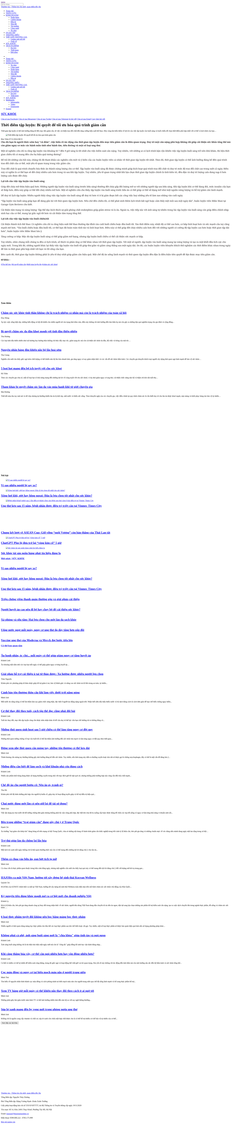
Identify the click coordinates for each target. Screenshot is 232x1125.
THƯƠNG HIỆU (12, 35)
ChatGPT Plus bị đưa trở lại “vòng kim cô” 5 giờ (31, 542)
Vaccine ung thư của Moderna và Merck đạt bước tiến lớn (37, 640)
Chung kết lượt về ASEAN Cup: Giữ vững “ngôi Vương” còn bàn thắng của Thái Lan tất (55, 532)
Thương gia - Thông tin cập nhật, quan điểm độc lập (21, 7)
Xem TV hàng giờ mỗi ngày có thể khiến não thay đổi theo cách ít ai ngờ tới (47, 990)
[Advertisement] (73, 282)
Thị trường (15, 26)
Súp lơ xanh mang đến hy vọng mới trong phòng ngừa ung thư (39, 1009)
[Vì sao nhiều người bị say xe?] (18, 480)
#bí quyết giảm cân (18, 264)
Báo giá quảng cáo (8, 1122)
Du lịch (13, 48)
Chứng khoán (16, 20)
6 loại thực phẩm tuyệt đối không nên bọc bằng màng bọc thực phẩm (43, 916)
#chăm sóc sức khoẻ (50, 264)
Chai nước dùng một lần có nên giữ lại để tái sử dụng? (34, 803)
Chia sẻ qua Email (84, 119)
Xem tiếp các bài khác (10, 1023)
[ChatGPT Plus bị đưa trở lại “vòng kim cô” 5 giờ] (25, 538)
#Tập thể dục (6, 264)
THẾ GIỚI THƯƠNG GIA (16, 37)
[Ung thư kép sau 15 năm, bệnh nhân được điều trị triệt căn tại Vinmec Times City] (50, 501)
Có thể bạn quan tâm (11, 645)
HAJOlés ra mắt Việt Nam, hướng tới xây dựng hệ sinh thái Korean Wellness (48, 877)
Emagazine (15, 107)
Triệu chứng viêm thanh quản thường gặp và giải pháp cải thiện (40, 599)
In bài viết (72, 119)
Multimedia (10, 100)
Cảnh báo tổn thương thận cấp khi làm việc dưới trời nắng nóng (40, 692)
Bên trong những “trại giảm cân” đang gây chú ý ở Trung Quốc (40, 822)
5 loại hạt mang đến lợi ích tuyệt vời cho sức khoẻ (31, 368)
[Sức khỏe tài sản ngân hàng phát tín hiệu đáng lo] (25, 548)
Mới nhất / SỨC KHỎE (13, 558)
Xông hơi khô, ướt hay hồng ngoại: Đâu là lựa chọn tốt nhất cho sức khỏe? (46, 495)
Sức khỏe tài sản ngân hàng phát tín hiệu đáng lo (31, 553)
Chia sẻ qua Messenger (27, 119)
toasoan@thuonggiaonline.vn (17, 1114)
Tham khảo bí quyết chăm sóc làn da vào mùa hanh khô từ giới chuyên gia (47, 386)
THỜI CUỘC (11, 13)
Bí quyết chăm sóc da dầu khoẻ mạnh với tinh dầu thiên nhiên (39, 331)
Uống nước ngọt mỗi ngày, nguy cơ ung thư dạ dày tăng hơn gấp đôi (42, 629)
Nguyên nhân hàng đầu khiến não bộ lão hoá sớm (31, 349)
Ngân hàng (15, 17)
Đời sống (14, 52)
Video (13, 104)
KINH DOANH (12, 15)
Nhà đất (14, 24)
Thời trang (15, 50)
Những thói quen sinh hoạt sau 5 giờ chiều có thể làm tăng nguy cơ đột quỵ (47, 729)
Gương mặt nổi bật (18, 39)
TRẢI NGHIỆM (12, 46)
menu (3, 2)
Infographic (15, 102)
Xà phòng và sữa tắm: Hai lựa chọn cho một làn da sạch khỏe (38, 619)
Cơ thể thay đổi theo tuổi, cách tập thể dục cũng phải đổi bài (38, 711)
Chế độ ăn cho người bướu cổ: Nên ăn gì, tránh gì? (32, 785)
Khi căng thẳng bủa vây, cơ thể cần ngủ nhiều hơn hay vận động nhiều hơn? (47, 953)
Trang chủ (10, 11)
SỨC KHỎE (11, 44)
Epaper (8, 109)
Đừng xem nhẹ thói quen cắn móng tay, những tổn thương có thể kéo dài (45, 748)
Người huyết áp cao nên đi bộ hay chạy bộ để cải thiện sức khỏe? (40, 609)
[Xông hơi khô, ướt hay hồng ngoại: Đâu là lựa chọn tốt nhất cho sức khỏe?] (35, 490)
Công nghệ (15, 28)
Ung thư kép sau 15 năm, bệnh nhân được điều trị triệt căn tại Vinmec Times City (51, 505)
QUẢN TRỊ (10, 33)
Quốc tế (14, 41)
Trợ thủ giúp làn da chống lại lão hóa (24, 840)
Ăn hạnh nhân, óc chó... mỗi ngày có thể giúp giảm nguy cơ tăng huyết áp (46, 655)
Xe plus (14, 30)
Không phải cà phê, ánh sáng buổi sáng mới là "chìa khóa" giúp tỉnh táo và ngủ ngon (53, 935)
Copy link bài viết (98, 119)
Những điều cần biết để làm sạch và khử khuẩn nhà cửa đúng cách (42, 766)
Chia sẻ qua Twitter (43, 119)
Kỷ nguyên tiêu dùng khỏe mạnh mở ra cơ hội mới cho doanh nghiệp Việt (46, 896)
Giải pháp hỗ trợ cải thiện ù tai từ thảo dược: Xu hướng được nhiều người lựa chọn (52, 673)
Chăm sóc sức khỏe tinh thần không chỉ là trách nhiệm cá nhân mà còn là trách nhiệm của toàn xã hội (64, 312)
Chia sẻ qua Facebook (9, 119)
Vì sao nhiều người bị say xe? (19, 485)
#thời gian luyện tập (34, 264)
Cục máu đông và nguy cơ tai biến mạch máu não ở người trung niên (43, 972)
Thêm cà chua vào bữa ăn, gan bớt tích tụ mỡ (29, 859)
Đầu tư (13, 22)
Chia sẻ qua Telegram (60, 119)
